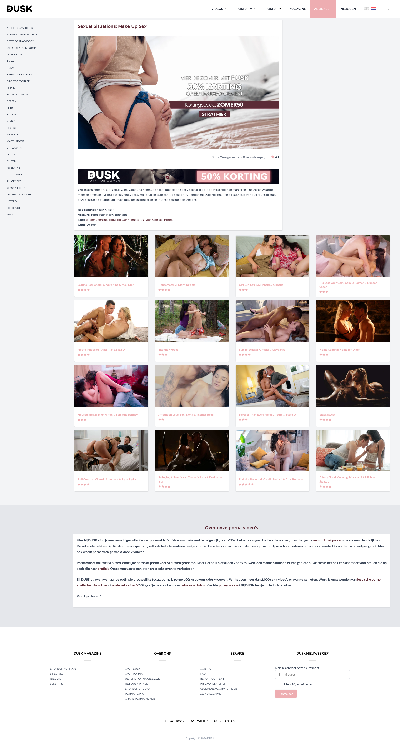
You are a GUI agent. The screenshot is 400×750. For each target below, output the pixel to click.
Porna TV (244, 9)
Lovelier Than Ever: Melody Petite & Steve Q (267, 414)
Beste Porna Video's (21, 41)
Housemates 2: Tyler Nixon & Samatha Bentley (108, 414)
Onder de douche (19, 194)
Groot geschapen (19, 81)
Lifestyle (56, 673)
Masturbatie (15, 141)
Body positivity (18, 94)
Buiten (11, 161)
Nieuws (55, 678)
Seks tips (56, 683)
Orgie (11, 154)
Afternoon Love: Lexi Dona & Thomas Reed (186, 414)
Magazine (298, 9)
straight (91, 219)
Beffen (11, 101)
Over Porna (134, 673)
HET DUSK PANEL (136, 683)
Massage (13, 134)
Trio (10, 214)
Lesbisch (12, 127)
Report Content (212, 678)
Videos (217, 9)
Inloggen (348, 9)
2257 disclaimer (211, 693)
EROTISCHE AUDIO (137, 688)
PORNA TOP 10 (134, 693)
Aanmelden (286, 693)
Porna (270, 9)
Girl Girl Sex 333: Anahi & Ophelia (261, 284)
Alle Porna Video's (20, 27)
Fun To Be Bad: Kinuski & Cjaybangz (262, 349)
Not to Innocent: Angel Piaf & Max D (101, 349)
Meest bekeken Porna (22, 47)
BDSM (10, 67)
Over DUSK (132, 668)
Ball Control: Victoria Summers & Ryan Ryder (107, 479)
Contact (206, 668)
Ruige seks (14, 181)
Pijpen (11, 87)
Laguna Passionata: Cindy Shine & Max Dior (106, 284)
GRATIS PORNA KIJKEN (140, 698)
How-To (12, 114)
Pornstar (13, 167)
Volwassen (14, 147)
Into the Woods (168, 349)
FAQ (203, 673)
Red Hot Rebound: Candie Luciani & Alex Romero (271, 479)
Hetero (12, 201)
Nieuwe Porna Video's (22, 34)
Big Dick (145, 219)
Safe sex (157, 219)
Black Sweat (327, 414)
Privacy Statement (214, 683)
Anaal (11, 61)
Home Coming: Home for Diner (339, 349)
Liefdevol (14, 207)
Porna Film (14, 54)
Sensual (103, 219)
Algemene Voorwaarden (218, 688)
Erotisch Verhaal (63, 668)
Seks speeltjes (16, 187)
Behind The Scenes (19, 74)
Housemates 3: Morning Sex (176, 284)
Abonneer (322, 9)
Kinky (11, 121)
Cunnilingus (130, 219)
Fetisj (11, 107)
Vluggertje (15, 174)
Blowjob (115, 219)
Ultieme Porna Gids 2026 (142, 678)
